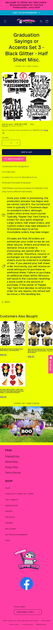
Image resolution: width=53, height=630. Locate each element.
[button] (5, 21)
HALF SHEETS (11, 500)
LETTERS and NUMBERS (16, 535)
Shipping (5, 126)
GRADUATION (11, 506)
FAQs (7, 540)
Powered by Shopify (32, 620)
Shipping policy (41, 624)
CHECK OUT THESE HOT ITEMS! (19, 494)
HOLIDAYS (10, 517)
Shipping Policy (12, 456)
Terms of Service (13, 472)
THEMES (9, 523)
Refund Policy (11, 462)
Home (7, 488)
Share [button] (7, 302)
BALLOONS (10, 529)
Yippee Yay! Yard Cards (16, 620)
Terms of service (27, 624)
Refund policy (46, 620)
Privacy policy (14, 624)
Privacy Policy (11, 467)
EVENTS (9, 511)
